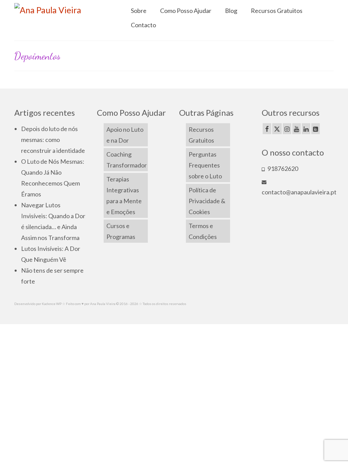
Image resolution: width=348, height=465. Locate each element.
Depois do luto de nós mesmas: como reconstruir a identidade (53, 139)
